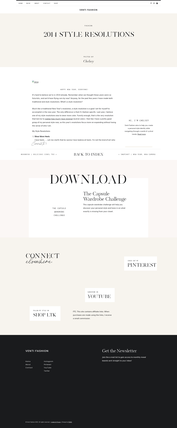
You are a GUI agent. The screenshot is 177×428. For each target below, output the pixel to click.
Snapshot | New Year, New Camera (138, 154)
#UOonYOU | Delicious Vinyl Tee (38, 154)
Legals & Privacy (56, 422)
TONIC (70, 422)
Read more (142, 134)
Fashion (88, 26)
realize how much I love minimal (59, 118)
